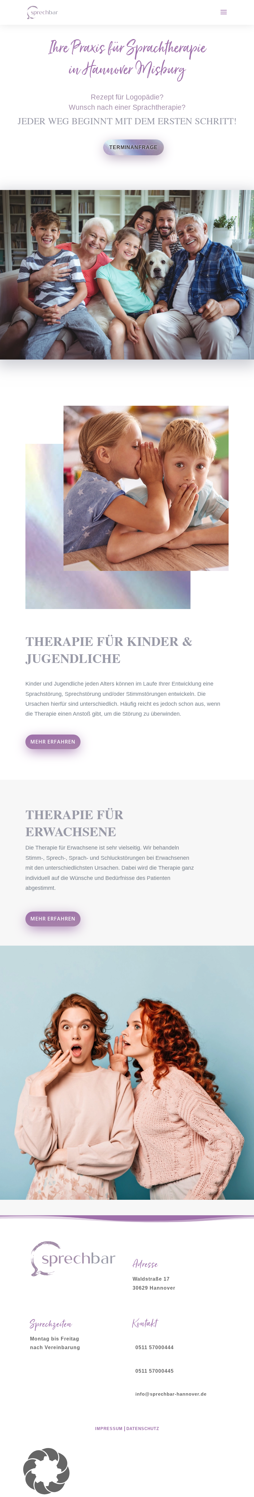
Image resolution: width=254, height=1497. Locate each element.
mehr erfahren (53, 741)
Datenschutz (142, 1428)
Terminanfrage (133, 147)
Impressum (109, 1428)
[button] (127, 1472)
